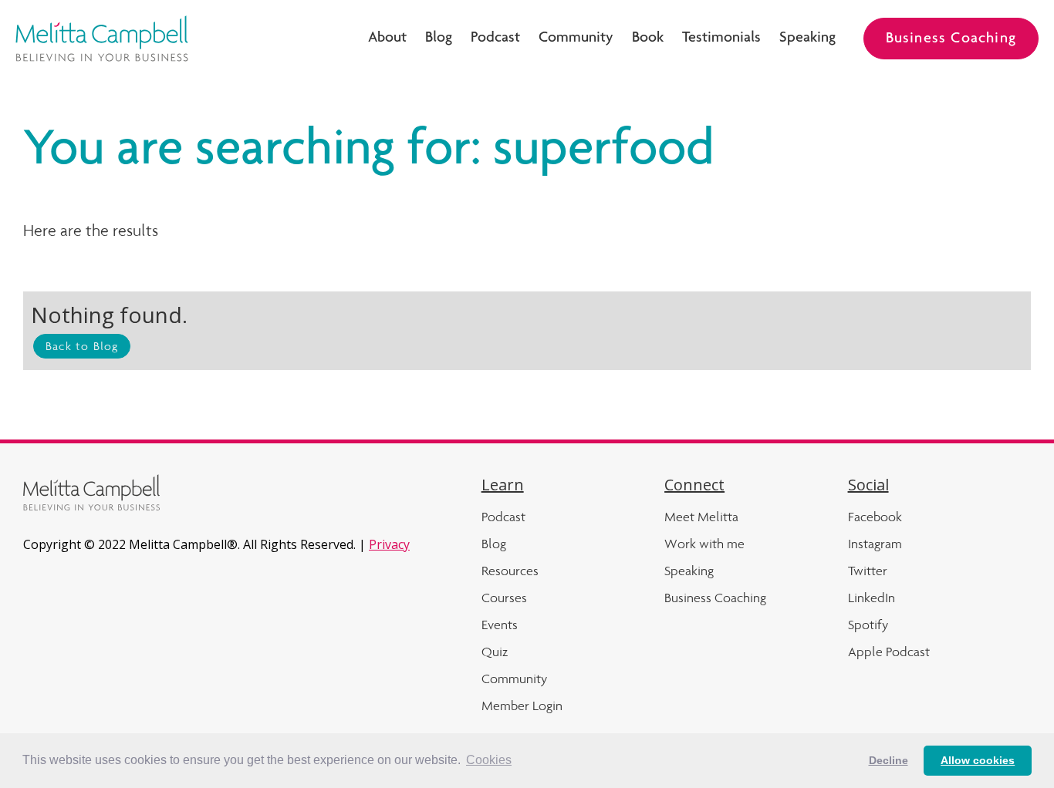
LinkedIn (871, 597)
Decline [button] (888, 760)
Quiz (494, 651)
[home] (101, 38)
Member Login (521, 705)
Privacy (389, 544)
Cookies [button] (489, 759)
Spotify (868, 624)
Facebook (875, 516)
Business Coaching (951, 39)
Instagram (875, 543)
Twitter (867, 570)
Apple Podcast (889, 651)
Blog (438, 38)
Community (576, 38)
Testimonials (721, 38)
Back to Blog (82, 345)
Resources (510, 570)
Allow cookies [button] (978, 760)
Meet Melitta (701, 516)
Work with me (704, 543)
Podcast (495, 38)
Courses (504, 597)
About (387, 38)
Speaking (807, 38)
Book (648, 38)
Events (499, 624)
